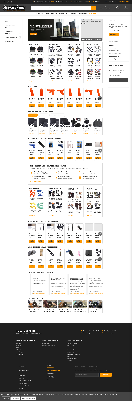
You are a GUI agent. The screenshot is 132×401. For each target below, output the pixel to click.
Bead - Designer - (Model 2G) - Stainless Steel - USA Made (98, 234)
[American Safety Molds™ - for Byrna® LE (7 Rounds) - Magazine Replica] (79, 92)
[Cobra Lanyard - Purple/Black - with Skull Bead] (41, 228)
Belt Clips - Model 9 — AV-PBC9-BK (41, 151)
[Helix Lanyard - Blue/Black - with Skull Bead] (89, 228)
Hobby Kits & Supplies (57, 13)
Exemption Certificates (25, 386)
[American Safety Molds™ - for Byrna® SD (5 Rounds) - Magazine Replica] (70, 92)
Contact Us (22, 373)
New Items (111, 45)
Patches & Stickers (72, 358)
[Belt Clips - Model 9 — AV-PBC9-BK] (41, 144)
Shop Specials (83, 13)
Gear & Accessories (71, 13)
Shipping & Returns (114, 50)
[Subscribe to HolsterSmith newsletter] (11, 2)
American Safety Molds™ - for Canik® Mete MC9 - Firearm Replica (60, 99)
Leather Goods (71, 352)
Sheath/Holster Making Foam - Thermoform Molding (98, 293)
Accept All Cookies (28, 398)
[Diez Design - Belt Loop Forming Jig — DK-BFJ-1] (98, 144)
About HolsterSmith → (36, 181)
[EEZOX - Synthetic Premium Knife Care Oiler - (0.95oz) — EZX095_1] (60, 253)
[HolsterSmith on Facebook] (4, 2)
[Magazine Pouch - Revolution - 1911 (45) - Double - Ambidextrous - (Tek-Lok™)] (89, 253)
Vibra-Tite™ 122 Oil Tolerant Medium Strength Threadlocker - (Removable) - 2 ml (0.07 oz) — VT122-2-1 (51, 151)
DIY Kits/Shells (54, 188)
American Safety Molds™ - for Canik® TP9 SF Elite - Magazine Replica (41, 99)
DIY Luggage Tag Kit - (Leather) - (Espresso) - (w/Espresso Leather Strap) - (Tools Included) (32, 234)
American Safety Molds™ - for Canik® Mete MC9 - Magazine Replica (32, 99)
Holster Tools (93, 44)
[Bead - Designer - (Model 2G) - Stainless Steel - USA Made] (98, 228)
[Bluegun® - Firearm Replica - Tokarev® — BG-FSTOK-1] (32, 144)
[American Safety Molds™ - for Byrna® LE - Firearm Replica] (89, 92)
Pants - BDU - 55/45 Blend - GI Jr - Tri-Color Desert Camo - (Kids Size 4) (41, 259)
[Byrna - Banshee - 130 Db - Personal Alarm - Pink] (79, 253)
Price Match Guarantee (115, 53)
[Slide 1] (53, 30)
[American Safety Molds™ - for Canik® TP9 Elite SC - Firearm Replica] (51, 92)
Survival (69, 360)
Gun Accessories (71, 348)
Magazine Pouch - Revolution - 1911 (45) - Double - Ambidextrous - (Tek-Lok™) (89, 259)
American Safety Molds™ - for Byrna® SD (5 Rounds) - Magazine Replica (70, 99)
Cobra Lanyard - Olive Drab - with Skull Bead (70, 234)
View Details (32, 105)
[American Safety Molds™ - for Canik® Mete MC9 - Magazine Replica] (32, 92)
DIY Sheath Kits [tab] (44, 115)
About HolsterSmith (114, 56)
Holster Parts (74, 44)
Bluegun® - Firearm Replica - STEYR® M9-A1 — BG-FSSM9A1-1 (60, 151)
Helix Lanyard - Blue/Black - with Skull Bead (89, 234)
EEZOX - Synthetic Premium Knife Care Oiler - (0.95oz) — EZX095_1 (60, 259)
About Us (21, 378)
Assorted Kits (45, 343)
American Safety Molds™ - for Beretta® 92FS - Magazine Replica (98, 99)
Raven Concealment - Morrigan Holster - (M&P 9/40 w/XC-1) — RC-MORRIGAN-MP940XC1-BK (32, 259)
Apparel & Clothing (72, 343)
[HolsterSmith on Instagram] (8, 2)
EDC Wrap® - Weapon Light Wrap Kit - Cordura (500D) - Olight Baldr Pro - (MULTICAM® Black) (98, 259)
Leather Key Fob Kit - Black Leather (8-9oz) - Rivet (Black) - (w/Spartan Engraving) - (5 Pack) (60, 234)
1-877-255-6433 (115, 31)
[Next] (100, 98)
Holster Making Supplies (43, 13)
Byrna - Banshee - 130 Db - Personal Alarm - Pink (79, 259)
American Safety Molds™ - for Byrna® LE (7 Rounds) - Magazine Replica (79, 99)
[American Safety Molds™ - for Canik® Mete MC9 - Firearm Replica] (60, 92)
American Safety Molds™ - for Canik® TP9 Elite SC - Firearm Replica (51, 99)
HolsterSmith (25, 331)
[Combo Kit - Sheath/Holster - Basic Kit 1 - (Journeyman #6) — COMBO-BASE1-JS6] (89, 144)
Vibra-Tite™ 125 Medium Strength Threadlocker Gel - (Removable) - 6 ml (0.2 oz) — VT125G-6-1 (79, 151)
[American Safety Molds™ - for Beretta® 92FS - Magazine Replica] (98, 92)
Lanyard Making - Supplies (48, 345)
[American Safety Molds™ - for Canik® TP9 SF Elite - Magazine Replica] (41, 92)
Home (6, 21)
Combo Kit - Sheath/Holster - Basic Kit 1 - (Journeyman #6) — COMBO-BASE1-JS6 (89, 151)
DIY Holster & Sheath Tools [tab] (57, 115)
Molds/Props (34, 188)
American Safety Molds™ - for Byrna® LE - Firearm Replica (89, 99)
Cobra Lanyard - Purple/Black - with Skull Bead (41, 234)
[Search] (93, 8)
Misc (68, 356)
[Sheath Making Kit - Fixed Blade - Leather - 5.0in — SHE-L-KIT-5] (70, 144)
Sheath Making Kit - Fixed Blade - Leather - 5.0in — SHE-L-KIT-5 (70, 151)
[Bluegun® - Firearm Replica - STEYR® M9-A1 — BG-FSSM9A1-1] (60, 144)
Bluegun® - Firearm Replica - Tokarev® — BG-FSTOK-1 (32, 151)
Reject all (16, 398)
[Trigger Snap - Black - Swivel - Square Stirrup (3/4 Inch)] (79, 228)
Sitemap (21, 388)
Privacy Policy (112, 59)
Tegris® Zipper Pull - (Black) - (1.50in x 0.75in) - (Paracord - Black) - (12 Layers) (51, 259)
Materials (33, 44)
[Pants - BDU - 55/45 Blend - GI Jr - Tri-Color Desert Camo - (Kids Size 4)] (41, 253)
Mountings (53, 44)
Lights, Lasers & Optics (73, 354)
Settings (6, 398)
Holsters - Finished (72, 350)
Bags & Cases (71, 345)
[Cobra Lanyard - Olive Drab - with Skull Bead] (70, 228)
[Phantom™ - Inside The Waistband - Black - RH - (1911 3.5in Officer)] (70, 253)
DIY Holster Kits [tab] (33, 115)
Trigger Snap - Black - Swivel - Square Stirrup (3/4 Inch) (79, 234)
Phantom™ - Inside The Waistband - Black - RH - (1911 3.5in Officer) (70, 259)
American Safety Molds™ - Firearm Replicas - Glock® (41, 293)
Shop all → (32, 81)
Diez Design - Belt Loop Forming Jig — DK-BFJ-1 (98, 151)
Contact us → (114, 34)
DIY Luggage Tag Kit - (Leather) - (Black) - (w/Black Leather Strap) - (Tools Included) (51, 234)
